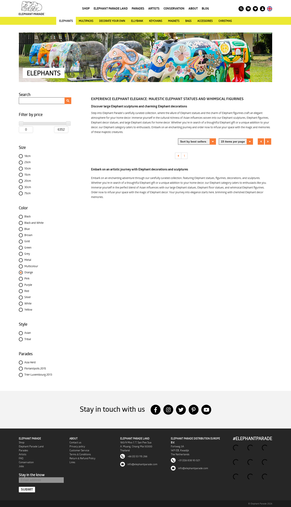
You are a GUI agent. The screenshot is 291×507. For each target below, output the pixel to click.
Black (27, 216)
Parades (138, 8)
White (27, 303)
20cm (27, 181)
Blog (205, 8)
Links (72, 462)
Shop (86, 8)
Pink (26, 278)
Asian (27, 333)
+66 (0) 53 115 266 (137, 456)
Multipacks (86, 21)
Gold (27, 241)
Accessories (205, 21)
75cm (27, 193)
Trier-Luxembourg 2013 (38, 374)
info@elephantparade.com (142, 464)
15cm (27, 174)
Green (27, 247)
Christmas (225, 21)
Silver (27, 297)
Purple (28, 285)
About (193, 8)
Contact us (75, 442)
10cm (27, 168)
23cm (27, 162)
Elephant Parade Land (111, 8)
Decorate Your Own (112, 21)
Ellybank (137, 21)
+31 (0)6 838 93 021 (189, 460)
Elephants (66, 21)
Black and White (34, 223)
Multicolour (31, 266)
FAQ (21, 458)
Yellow (28, 309)
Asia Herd (30, 362)
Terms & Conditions (80, 454)
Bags (188, 21)
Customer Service (79, 450)
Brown (28, 235)
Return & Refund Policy (82, 458)
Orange (28, 272)
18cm (27, 156)
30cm (27, 187)
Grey (27, 253)
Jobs (21, 466)
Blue (27, 229)
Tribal (27, 339)
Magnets (173, 21)
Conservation (174, 8)
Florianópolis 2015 (35, 368)
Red (26, 291)
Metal (27, 260)
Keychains (155, 21)
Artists (154, 8)
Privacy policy (77, 446)
